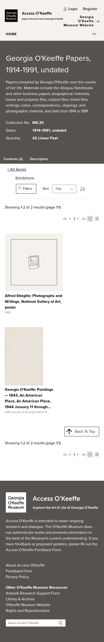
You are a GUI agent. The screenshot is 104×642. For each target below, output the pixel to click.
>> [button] (84, 219)
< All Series (16, 169)
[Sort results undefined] (82, 189)
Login (73, 9)
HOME (11, 34)
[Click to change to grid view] (90, 218)
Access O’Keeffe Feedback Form (33, 550)
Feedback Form (19, 571)
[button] (94, 34)
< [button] (70, 219)
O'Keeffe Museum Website (28, 605)
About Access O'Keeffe (25, 565)
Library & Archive (20, 599)
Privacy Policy (17, 577)
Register (90, 9)
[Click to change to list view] (96, 218)
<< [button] (65, 219)
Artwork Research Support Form (33, 593)
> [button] (78, 219)
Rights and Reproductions (27, 610)
